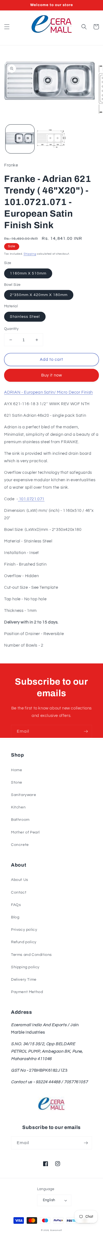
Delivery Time (24, 980)
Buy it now (51, 375)
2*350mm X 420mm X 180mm (39, 295)
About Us (19, 880)
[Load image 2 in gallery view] (51, 139)
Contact (18, 892)
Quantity (11, 329)
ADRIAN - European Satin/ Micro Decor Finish (48, 392)
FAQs (16, 905)
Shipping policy (25, 967)
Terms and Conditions (31, 955)
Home (16, 770)
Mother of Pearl (25, 832)
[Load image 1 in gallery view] (19, 139)
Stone (16, 782)
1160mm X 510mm (28, 273)
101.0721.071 (31, 499)
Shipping (30, 253)
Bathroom (20, 820)
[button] (7, 27)
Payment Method (27, 992)
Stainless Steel (25, 317)
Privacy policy (24, 930)
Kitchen (18, 807)
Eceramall (56, 1230)
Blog (15, 917)
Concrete (20, 845)
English (49, 1200)
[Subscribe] (86, 731)
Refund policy (24, 942)
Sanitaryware (23, 795)
